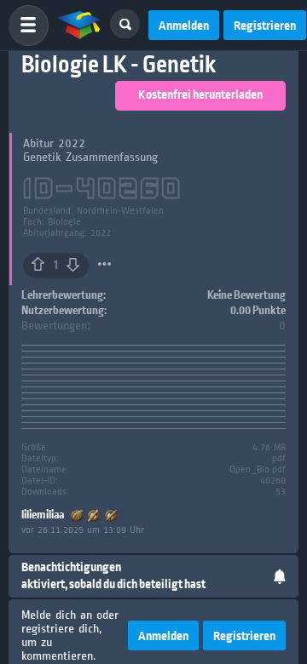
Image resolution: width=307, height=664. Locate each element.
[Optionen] (104, 264)
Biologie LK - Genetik (118, 65)
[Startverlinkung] (79, 25)
